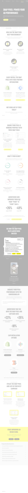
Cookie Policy (17, 251)
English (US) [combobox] (19, 239)
